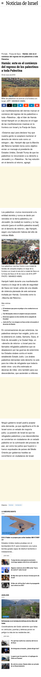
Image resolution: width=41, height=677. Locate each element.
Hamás (11, 505)
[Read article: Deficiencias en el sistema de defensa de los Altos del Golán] (20, 608)
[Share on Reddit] (25, 105)
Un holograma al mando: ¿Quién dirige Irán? (25, 648)
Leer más (7, 555)
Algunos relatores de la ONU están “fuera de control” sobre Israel (24, 569)
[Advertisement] (20, 28)
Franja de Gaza (15, 53)
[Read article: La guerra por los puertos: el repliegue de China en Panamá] (5, 658)
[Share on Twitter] (9, 105)
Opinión (5, 616)
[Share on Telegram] (20, 105)
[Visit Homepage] (22, 3)
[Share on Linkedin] (31, 105)
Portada (4, 53)
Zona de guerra (8, 533)
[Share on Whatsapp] (15, 105)
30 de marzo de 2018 (8, 75)
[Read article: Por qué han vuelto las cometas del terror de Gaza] (5, 643)
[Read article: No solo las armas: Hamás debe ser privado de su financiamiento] (5, 666)
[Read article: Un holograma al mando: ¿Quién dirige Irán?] (5, 650)
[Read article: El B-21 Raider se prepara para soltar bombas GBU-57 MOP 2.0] (20, 525)
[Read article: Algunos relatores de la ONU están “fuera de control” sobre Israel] (5, 570)
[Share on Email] (37, 105)
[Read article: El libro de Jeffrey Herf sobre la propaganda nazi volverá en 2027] (5, 585)
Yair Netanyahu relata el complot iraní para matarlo (19, 314)
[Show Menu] (2, 3)
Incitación (19, 505)
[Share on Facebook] (3, 105)
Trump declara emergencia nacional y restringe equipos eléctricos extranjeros (24, 561)
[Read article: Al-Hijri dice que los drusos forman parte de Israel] (5, 578)
